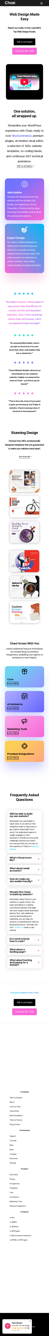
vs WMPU (13, 1222)
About (12, 1102)
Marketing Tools (16, 1201)
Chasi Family (14, 1111)
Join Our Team (15, 1107)
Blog (11, 1145)
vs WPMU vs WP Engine (18, 1240)
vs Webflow (14, 1227)
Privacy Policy (15, 1124)
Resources (14, 1158)
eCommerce (14, 1197)
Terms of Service (16, 1120)
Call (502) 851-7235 (24, 51)
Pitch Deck (14, 1175)
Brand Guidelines (16, 1115)
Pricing (12, 1179)
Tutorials (13, 1141)
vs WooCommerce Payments (20, 1236)
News (12, 1150)
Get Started (24, 457)
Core (11, 1192)
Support (13, 1136)
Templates (14, 1188)
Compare (13, 1154)
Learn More (12, 683)
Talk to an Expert (24, 42)
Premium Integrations (18, 1206)
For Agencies (15, 1184)
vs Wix (12, 1218)
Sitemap (13, 1163)
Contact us (18, 927)
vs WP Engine (15, 1231)
